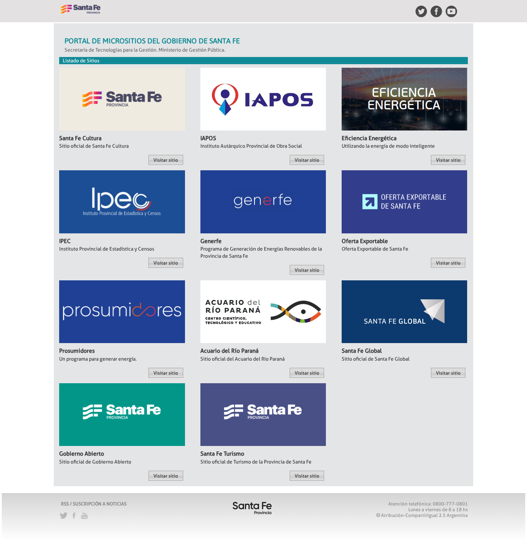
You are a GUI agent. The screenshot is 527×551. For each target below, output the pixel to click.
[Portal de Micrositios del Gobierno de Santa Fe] (80, 6)
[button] (165, 160)
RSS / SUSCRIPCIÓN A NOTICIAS (94, 504)
